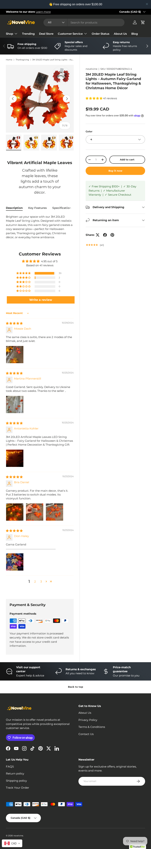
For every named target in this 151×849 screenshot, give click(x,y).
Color (89, 131)
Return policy (15, 773)
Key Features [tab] (37, 208)
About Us (120, 33)
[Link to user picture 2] (34, 512)
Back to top (75, 686)
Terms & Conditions (91, 727)
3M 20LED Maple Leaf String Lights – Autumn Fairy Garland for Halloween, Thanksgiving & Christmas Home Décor (53, 60)
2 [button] (35, 581)
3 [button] (41, 581)
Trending (28, 33)
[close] (147, 4)
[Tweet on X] (97, 235)
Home (9, 60)
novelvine (91, 68)
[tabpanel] (40, 227)
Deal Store (46, 33)
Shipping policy (16, 780)
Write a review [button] (40, 300)
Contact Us (86, 734)
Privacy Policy (87, 720)
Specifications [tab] (62, 208)
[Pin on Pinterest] (112, 235)
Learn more (43, 11)
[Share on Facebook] (105, 235)
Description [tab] (14, 208)
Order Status (100, 33)
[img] (14, 323)
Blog (134, 33)
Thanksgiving (22, 60)
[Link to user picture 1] (15, 354)
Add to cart (127, 159)
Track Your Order (17, 787)
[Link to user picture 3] (54, 512)
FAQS (10, 766)
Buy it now (115, 170)
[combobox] (83, 22)
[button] (143, 22)
